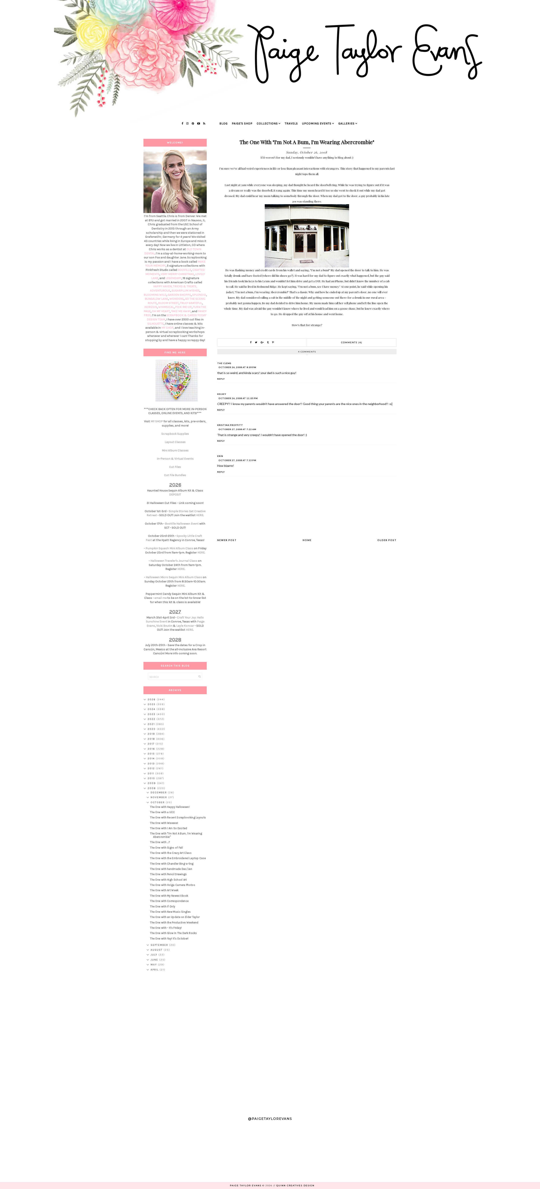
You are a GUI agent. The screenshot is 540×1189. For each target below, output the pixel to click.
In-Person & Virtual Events (175, 458)
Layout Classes (175, 442)
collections (267, 123)
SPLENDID (199, 295)
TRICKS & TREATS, (185, 286)
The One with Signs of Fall (166, 847)
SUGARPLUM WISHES (185, 290)
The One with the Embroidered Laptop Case (178, 858)
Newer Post (227, 540)
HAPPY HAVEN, (163, 286)
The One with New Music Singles (170, 911)
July (154, 954)
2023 (152, 714)
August (157, 949)
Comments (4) (351, 342)
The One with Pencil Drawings (168, 874)
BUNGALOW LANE (156, 299)
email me (160, 598)
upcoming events (316, 123)
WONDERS (176, 299)
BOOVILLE (184, 270)
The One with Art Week (164, 890)
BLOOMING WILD (155, 295)
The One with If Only (162, 906)
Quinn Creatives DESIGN (295, 1185)
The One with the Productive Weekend (174, 922)
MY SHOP (167, 327)
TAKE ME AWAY (181, 311)
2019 (152, 733)
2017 (152, 743)
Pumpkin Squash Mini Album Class (169, 548)
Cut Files (175, 467)
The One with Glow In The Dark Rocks (173, 933)
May (154, 964)
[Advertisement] (175, 1042)
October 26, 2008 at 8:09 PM (237, 367)
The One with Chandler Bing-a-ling (171, 863)
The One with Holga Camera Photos (172, 885)
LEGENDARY (173, 278)
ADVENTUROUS (160, 290)
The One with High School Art (168, 879)
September (160, 944)
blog (223, 123)
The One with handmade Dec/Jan (171, 868)
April (155, 969)
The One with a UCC (162, 812)
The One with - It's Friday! (166, 927)
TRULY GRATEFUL (191, 303)
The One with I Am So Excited (168, 828)
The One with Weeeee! (164, 823)
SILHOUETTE (155, 323)
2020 (152, 728)
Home (307, 540)
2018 (152, 738)
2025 (152, 704)
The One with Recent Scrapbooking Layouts (178, 817)
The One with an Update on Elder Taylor (175, 917)
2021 (152, 724)
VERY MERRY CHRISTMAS (177, 274)
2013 (152, 763)
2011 (151, 773)
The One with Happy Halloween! (170, 806)
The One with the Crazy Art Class (171, 852)
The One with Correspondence (169, 901)
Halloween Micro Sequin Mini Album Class (174, 577)
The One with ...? (160, 842)
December (159, 792)
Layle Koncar (185, 626)
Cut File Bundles (175, 475)
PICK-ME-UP (183, 307)
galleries (346, 123)
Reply (221, 379)
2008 (152, 788)
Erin (220, 456)
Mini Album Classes (175, 450)
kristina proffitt (230, 425)
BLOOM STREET (168, 303)
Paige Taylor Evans (245, 1185)
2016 (152, 748)
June (155, 959)
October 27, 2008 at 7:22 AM (237, 429)
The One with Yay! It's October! (169, 938)
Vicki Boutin (164, 626)
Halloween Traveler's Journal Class (173, 561)
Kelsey (221, 394)
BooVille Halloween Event (182, 523)
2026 (152, 699)
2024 (152, 709)
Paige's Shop (242, 123)
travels (291, 123)
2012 (152, 768)
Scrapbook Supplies (175, 434)
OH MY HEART (161, 311)
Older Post (387, 540)
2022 (152, 719)
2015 (152, 753)
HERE (199, 515)
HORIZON (150, 307)
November (159, 797)
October (158, 802)
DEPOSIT (175, 494)
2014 (152, 758)
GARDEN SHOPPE (179, 295)
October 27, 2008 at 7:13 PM (237, 460)
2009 (152, 783)
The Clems (224, 363)
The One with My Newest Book (169, 895)
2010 (152, 778)
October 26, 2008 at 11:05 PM (238, 398)
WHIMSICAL (166, 307)
